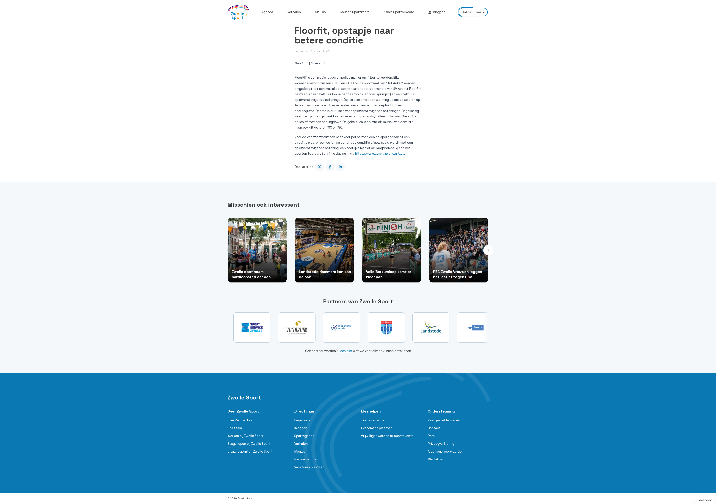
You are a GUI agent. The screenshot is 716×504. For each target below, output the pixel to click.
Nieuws (299, 451)
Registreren (303, 420)
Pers (431, 436)
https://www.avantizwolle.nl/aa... (380, 153)
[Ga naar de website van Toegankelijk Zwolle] (296, 327)
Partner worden (306, 459)
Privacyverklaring (441, 444)
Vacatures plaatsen (309, 467)
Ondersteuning (441, 411)
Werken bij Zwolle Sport (245, 436)
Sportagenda (304, 436)
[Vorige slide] (227, 250)
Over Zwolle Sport (243, 411)
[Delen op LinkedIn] (340, 166)
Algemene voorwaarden (446, 451)
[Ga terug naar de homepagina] (238, 12)
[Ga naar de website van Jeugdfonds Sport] (475, 327)
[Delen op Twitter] (319, 166)
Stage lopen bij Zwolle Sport (249, 444)
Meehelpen (371, 411)
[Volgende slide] (488, 250)
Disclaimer (436, 459)
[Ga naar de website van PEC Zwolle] (341, 327)
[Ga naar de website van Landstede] (386, 327)
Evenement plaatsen (376, 428)
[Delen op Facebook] (329, 166)
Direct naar (304, 411)
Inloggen (300, 428)
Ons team (234, 428)
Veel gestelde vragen (444, 420)
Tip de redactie (372, 420)
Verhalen (301, 444)
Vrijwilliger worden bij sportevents (387, 436)
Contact (434, 428)
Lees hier (345, 351)
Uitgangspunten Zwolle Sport (250, 451)
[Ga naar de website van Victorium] (252, 327)
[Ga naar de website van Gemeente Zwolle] (431, 327)
